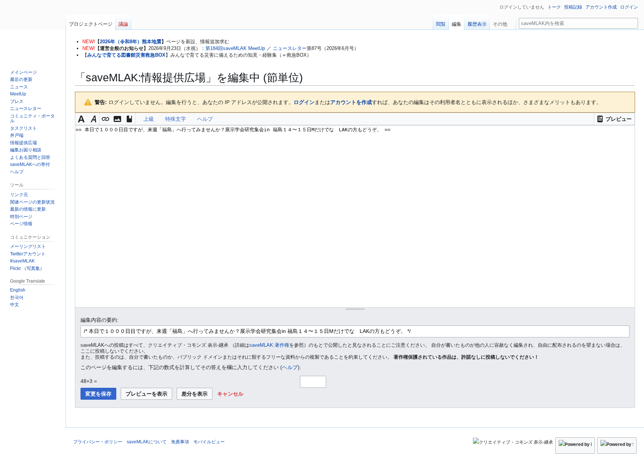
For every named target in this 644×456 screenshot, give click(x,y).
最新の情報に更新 (28, 209)
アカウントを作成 (351, 102)
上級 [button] (148, 119)
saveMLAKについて (147, 441)
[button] (614, 119)
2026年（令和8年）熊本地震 (130, 41)
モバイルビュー (209, 441)
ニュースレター (290, 48)
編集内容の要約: (99, 320)
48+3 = (88, 381)
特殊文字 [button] (175, 119)
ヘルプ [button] (205, 119)
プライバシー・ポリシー (97, 441)
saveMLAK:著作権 (269, 345)
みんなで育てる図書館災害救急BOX (126, 55)
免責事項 (180, 441)
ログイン (304, 102)
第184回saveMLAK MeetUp (235, 48)
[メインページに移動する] (33, 30)
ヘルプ (290, 367)
